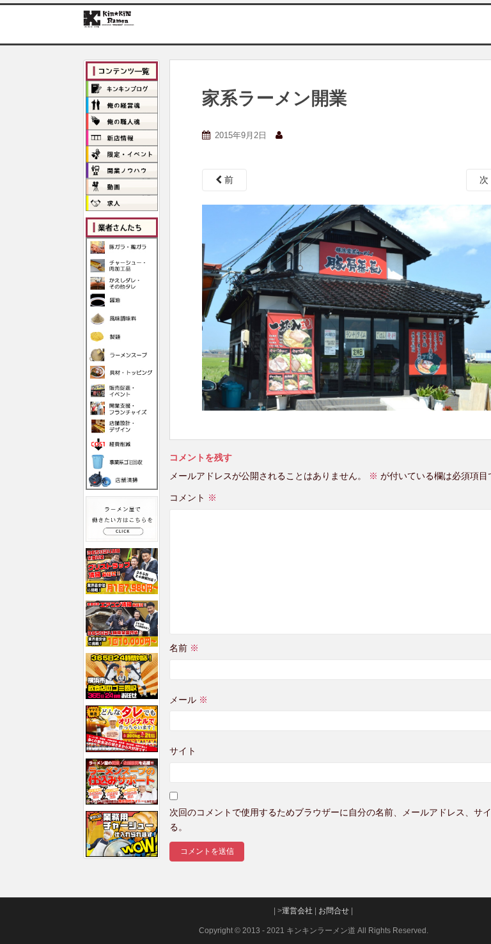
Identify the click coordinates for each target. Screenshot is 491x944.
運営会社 (297, 910)
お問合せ (333, 910)
